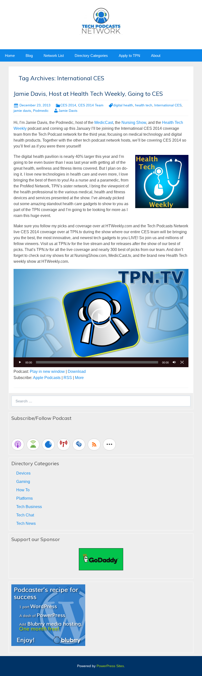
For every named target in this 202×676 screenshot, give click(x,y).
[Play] (19, 362)
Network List (54, 55)
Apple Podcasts (47, 378)
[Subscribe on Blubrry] (48, 444)
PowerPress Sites (110, 666)
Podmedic (41, 111)
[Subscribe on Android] (33, 444)
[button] (101, 318)
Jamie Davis (67, 111)
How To (23, 490)
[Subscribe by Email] (78, 444)
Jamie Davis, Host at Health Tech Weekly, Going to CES (88, 93)
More (79, 378)
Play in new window (47, 371)
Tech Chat (25, 515)
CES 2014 (68, 105)
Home (10, 55)
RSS (68, 378)
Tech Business (29, 507)
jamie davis (22, 111)
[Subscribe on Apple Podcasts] (17, 444)
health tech (143, 105)
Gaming (23, 481)
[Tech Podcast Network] (101, 20)
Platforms (24, 498)
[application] (101, 318)
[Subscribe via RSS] (94, 444)
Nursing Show (133, 122)
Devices (23, 473)
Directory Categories (91, 55)
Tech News (26, 523)
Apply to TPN (129, 55)
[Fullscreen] (182, 362)
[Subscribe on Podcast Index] (63, 444)
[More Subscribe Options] (109, 444)
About (155, 55)
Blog (29, 55)
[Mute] (174, 362)
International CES (168, 105)
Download (77, 371)
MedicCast (103, 122)
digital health (123, 105)
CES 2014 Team (90, 105)
